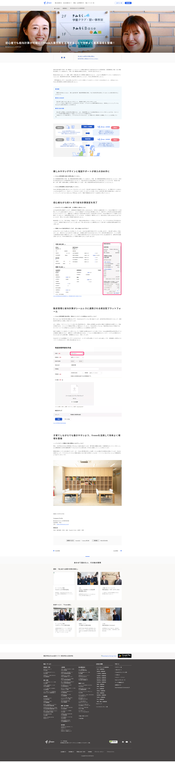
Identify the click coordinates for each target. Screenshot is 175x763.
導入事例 (81, 718)
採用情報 (71, 751)
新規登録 (128, 3)
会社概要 (63, 751)
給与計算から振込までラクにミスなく (88, 58)
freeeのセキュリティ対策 (121, 672)
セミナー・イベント (120, 677)
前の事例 (57, 550)
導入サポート (119, 669)
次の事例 (115, 550)
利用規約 (90, 751)
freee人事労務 (85, 540)
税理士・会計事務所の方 (78, 3)
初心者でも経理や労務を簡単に (86, 56)
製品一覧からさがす (84, 716)
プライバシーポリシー (99, 751)
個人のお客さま (58, 3)
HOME (58, 8)
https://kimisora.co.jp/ (63, 524)
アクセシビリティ (110, 751)
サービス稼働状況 (119, 682)
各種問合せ (117, 685)
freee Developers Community (121, 687)
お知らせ (118, 675)
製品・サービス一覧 (90, 3)
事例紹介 (65, 8)
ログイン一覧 (119, 3)
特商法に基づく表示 (81, 751)
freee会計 (77, 540)
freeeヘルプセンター (119, 680)
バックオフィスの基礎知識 (103, 667)
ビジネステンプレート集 (102, 706)
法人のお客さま (66, 3)
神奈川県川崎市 (104, 540)
